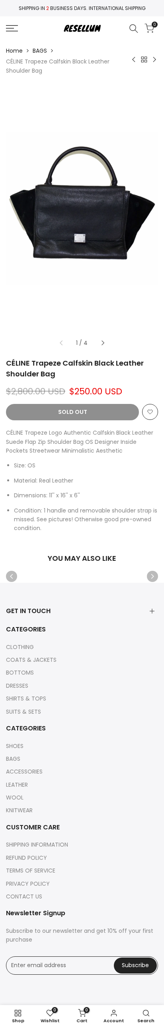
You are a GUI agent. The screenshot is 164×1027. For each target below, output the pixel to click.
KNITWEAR (19, 810)
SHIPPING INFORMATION (37, 845)
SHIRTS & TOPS (26, 698)
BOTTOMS (20, 673)
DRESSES (17, 686)
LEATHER (17, 785)
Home (14, 51)
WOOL (14, 797)
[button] (150, 412)
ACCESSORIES (24, 772)
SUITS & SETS (23, 712)
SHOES (14, 746)
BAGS (40, 51)
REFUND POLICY (26, 858)
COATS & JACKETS (31, 660)
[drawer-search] (133, 28)
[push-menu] (12, 28)
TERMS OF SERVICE (30, 871)
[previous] (61, 343)
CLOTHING (20, 647)
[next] (102, 343)
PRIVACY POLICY (28, 884)
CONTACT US (24, 896)
